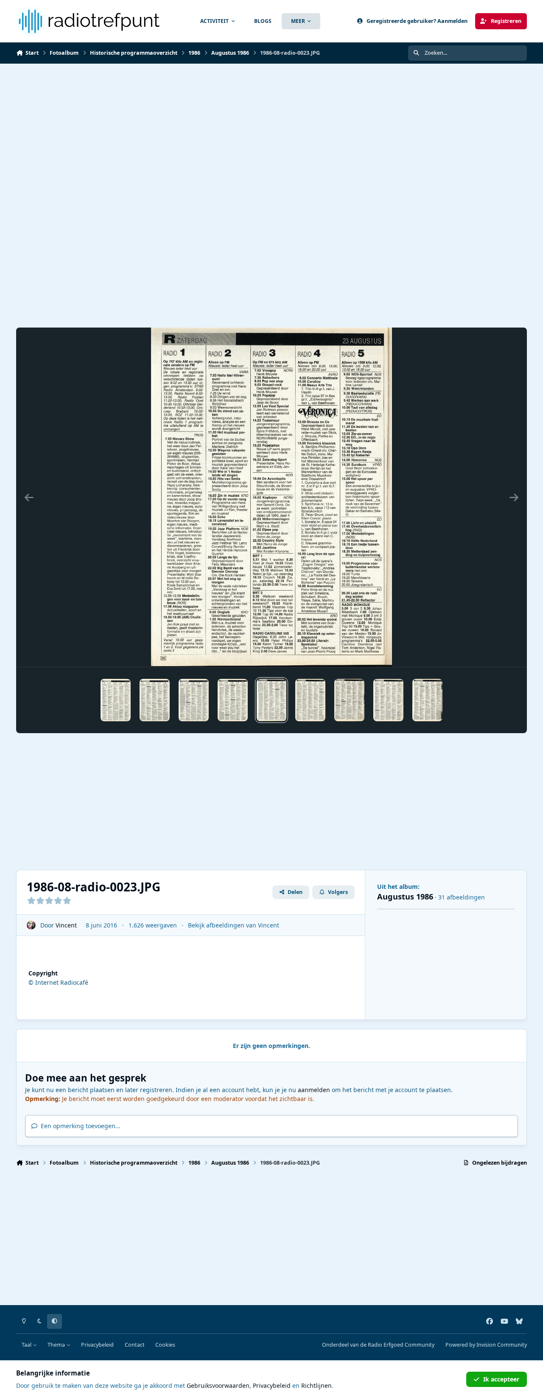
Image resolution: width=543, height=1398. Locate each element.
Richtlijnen (316, 1385)
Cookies (165, 1344)
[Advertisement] (271, 127)
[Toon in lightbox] (271, 497)
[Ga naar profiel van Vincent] (31, 925)
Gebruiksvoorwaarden (218, 1385)
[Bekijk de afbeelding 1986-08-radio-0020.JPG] (155, 700)
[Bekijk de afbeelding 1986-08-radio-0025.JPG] (349, 700)
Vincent (66, 925)
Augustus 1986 (405, 896)
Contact (135, 1344)
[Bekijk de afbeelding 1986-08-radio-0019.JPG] (116, 700)
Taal (27, 1344)
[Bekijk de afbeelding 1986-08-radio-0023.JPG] (272, 700)
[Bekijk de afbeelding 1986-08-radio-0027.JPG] (427, 700)
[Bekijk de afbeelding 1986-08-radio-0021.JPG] (194, 700)
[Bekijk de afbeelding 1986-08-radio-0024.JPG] (310, 700)
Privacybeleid (97, 1344)
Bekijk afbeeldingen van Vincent (233, 925)
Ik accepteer (501, 1379)
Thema (57, 1344)
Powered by (486, 1344)
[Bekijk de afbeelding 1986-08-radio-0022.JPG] (233, 700)
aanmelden (314, 1090)
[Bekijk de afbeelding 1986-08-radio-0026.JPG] (388, 700)
